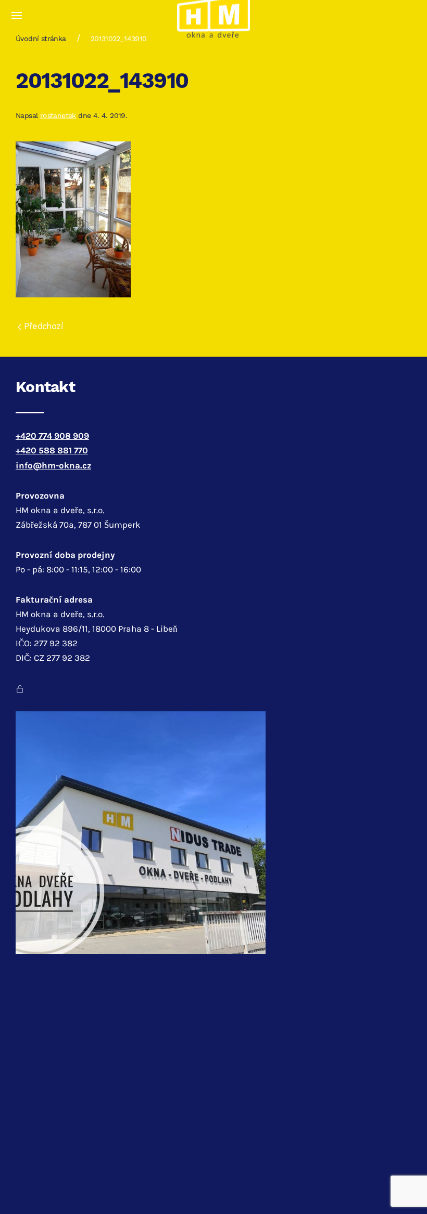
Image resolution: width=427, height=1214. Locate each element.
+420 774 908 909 (52, 436)
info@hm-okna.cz (53, 466)
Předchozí (41, 326)
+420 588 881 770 (52, 450)
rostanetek (58, 115)
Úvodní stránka (41, 38)
